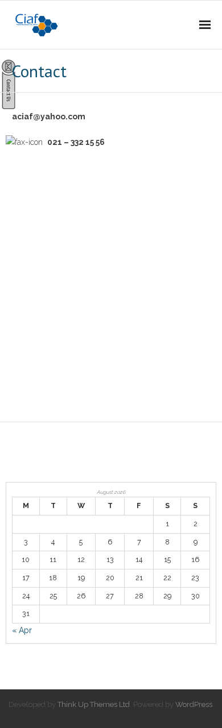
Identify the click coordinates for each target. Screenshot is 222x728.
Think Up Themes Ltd (93, 704)
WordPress (193, 704)
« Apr (22, 630)
